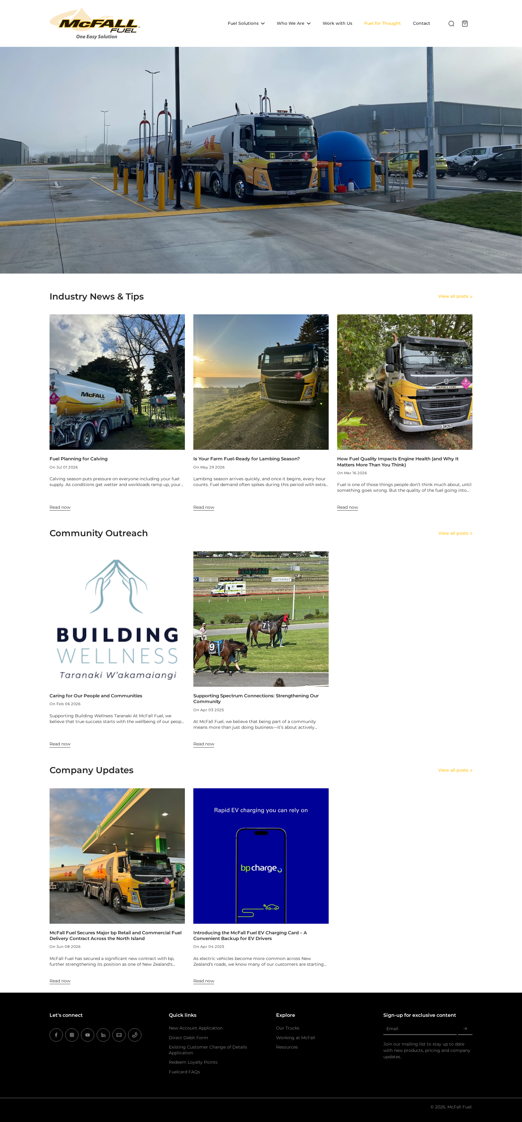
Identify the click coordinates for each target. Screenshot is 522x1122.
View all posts (453, 296)
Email (392, 1029)
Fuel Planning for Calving (79, 459)
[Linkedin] (103, 1035)
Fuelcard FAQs (184, 1072)
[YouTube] (87, 1035)
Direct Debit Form (188, 1037)
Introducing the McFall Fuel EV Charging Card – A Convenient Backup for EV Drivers (250, 935)
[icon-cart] (464, 23)
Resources (287, 1047)
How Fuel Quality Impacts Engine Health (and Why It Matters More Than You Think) (398, 461)
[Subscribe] (465, 1029)
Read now (60, 507)
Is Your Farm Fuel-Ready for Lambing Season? (246, 459)
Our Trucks (287, 1028)
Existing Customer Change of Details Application (208, 1050)
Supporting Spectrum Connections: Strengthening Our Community (256, 698)
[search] (451, 23)
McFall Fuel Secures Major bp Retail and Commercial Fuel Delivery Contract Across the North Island (116, 935)
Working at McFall (295, 1037)
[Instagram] (72, 1035)
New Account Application (196, 1028)
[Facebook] (56, 1035)
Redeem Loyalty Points (193, 1062)
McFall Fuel (459, 1107)
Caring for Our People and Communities (96, 696)
